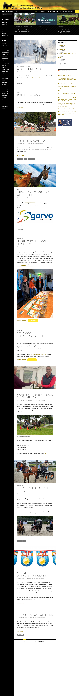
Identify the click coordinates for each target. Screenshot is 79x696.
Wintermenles (61, 45)
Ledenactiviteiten (24, 26)
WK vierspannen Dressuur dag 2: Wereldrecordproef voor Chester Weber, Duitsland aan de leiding (67, 99)
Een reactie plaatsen (36, 71)
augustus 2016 (5, 95)
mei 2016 (4, 101)
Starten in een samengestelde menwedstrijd (64, 31)
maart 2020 (4, 61)
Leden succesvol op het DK (35, 614)
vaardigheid (32, 158)
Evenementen (42, 11)
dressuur (20, 158)
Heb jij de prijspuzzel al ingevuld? (66, 109)
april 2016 (4, 102)
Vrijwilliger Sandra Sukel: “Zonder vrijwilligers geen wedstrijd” (67, 87)
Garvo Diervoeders (41, 354)
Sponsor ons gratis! (43, 29)
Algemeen (60, 26)
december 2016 (5, 89)
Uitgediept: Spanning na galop (65, 83)
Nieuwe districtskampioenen (31, 574)
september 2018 (5, 73)
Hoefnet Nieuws (65, 71)
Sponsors (38, 26)
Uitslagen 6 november (21, 359)
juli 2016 (4, 97)
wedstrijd (20, 634)
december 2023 (5, 50)
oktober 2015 (5, 108)
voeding (20, 229)
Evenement (17, 26)
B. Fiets (33, 354)
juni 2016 (4, 99)
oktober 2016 (5, 93)
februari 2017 (5, 88)
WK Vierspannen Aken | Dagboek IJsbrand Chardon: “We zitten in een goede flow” (67, 113)
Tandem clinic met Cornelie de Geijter (67, 53)
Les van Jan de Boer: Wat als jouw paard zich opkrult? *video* (66, 74)
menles (19, 83)
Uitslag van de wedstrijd (22, 320)
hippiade (20, 540)
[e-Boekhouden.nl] (65, 122)
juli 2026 (4, 43)
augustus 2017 (5, 82)
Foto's (3, 26)
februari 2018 (5, 78)
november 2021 (5, 54)
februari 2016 (5, 106)
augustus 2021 (5, 58)
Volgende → (42, 641)
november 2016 (5, 91)
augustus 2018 (5, 74)
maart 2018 (4, 76)
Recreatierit (4, 31)
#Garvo (19, 266)
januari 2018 (4, 80)
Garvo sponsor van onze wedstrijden (33, 193)
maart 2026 (4, 45)
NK (24, 540)
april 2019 (4, 65)
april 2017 (4, 84)
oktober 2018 (5, 71)
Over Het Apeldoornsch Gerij (66, 11)
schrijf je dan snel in (35, 77)
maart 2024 (4, 48)
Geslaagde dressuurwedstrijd (30, 335)
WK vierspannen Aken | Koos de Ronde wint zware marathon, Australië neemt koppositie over (67, 80)
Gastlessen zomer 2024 (32, 140)
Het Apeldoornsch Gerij (9, 11)
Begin (35, 11)
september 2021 (5, 56)
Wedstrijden (20, 238)
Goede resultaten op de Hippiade (33, 489)
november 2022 (5, 52)
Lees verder (20, 107)
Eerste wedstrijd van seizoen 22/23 (31, 242)
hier (45, 453)
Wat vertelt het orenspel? (64, 90)
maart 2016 (4, 104)
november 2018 (5, 69)
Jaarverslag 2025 (28, 95)
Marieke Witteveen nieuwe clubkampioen (35, 396)
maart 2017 (4, 86)
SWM (26, 158)
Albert (27, 71)
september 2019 (5, 63)
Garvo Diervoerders (30, 202)
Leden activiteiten (52, 11)
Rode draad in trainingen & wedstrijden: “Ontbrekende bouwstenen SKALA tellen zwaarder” (67, 105)
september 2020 (5, 60)
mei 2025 (4, 47)
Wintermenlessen (29, 68)
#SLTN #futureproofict (27, 266)
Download (33, 320)
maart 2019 (4, 67)
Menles (30, 26)
